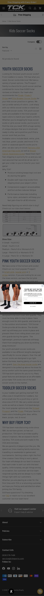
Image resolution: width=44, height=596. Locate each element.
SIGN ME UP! (33, 303)
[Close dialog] (42, 286)
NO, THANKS (33, 306)
